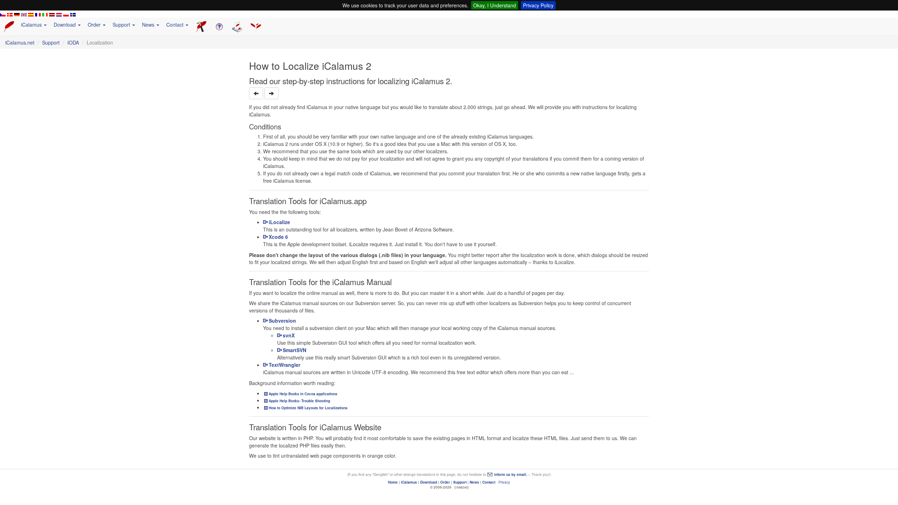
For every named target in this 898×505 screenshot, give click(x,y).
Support (51, 42)
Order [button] (95, 24)
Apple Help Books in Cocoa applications (303, 393)
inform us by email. (510, 474)
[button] (256, 93)
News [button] (149, 24)
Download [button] (65, 24)
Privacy (504, 482)
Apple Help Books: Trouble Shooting (299, 400)
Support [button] (122, 24)
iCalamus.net (19, 42)
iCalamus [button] (32, 24)
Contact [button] (175, 24)
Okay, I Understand (494, 5)
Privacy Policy (538, 5)
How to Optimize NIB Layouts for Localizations (308, 407)
